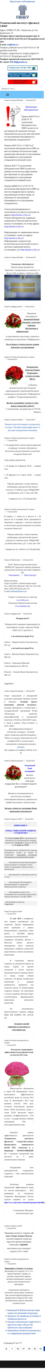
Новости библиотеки (12, 560)
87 (24, 1348)
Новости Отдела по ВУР (13, 819)
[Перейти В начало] (6, 1348)
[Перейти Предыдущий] (12, 1348)
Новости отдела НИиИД (13, 420)
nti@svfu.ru (12, 44)
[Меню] (7, 94)
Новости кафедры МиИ (13, 306)
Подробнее (8, 683)
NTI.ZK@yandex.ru (18, 62)
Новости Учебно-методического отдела (19, 357)
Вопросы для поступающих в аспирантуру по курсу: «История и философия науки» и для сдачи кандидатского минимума (22, 427)
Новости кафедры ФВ (12, 614)
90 (40, 1348)
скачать (21, 747)
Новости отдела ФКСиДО (13, 100)
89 (35, 1348)
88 (29, 1348)
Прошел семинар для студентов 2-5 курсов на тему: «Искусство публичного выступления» (24, 1324)
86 (18, 1348)
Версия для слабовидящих (22, 1)
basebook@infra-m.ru (18, 591)
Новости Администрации (13, 691)
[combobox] (15, 88)
